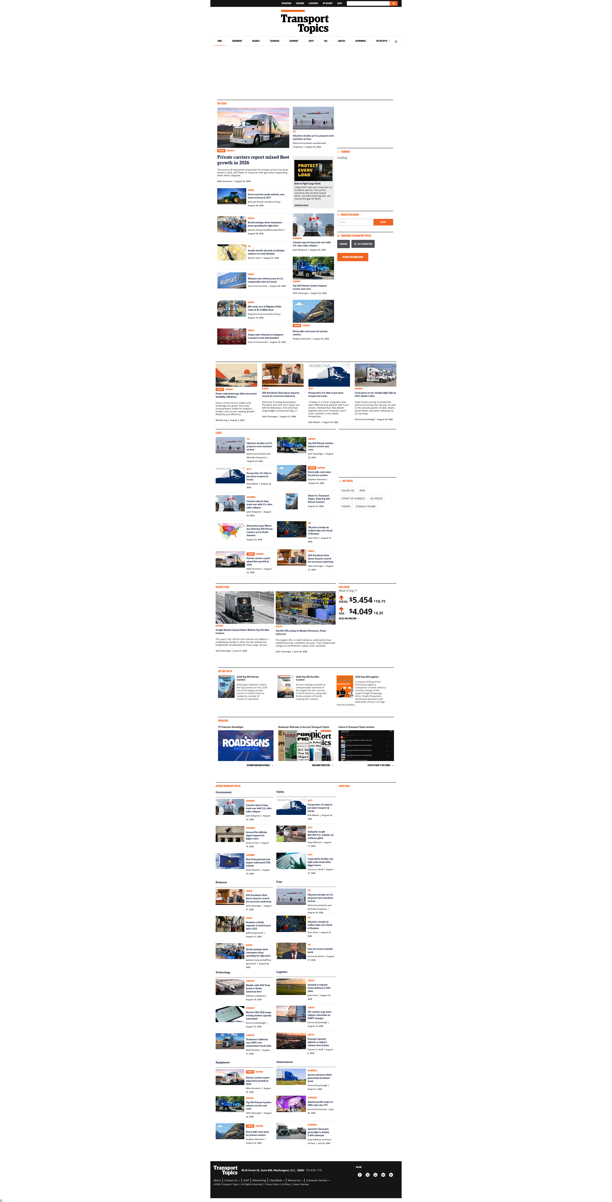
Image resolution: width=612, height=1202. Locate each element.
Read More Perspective (321, 765)
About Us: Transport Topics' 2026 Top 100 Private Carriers (319, 499)
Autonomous (360, 40)
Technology (274, 40)
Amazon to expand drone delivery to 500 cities (319, 988)
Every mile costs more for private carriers (310, 332)
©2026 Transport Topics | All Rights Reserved (238, 1184)
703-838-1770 (314, 1170)
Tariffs (346, 506)
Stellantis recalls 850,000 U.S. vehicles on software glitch (321, 835)
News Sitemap (301, 1184)
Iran (362, 490)
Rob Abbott (314, 422)
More (396, 41)
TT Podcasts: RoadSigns (230, 727)
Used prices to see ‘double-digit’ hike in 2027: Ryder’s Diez (375, 394)
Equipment (294, 40)
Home (220, 40)
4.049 (360, 611)
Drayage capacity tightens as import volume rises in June (318, 1042)
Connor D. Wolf (315, 869)
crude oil (347, 490)
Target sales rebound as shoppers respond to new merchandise (265, 336)
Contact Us (231, 1180)
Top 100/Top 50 (381, 40)
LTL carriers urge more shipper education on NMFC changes (320, 1015)
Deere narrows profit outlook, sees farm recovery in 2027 (266, 196)
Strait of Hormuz (353, 498)
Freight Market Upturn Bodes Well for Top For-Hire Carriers (242, 631)
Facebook (360, 1175)
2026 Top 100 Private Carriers (248, 678)
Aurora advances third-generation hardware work (320, 1078)
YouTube (375, 1175)
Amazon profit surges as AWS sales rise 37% (320, 1103)
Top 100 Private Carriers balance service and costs (310, 287)
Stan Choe (313, 537)
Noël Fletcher (253, 869)
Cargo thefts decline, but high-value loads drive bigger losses (320, 862)
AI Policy (286, 1184)
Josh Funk (313, 995)
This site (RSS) (391, 1175)
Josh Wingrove (300, 249)
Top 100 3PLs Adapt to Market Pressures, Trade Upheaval (301, 632)
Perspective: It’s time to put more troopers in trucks (325, 394)
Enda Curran (252, 842)
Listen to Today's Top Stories (379, 765)
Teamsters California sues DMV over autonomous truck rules (258, 1042)
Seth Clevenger (300, 293)
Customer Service (317, 1180)
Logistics (341, 40)
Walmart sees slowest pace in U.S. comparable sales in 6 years (266, 280)
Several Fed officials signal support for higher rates (256, 835)
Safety (311, 40)
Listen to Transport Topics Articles (357, 727)
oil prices (376, 498)
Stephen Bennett (302, 338)
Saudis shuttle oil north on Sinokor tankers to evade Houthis (266, 252)
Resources (294, 1180)
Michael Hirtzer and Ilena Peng (264, 201)
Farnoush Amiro (316, 956)
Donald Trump (366, 506)
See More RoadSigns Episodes (258, 765)
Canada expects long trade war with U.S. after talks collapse (312, 243)
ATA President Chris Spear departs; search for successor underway (280, 394)
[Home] (306, 22)
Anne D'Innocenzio (317, 1109)
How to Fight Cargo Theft (307, 183)
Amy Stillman (314, 842)
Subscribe (300, 3)
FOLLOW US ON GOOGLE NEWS (352, 257)
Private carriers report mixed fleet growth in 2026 (253, 159)
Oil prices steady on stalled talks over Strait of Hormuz (320, 530)
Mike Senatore (224, 181)
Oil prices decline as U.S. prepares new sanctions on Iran (313, 137)
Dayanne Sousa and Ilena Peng (264, 314)
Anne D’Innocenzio (257, 286)
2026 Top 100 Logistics (367, 676)
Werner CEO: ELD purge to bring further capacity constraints (258, 1015)
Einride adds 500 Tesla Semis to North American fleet (258, 988)
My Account (327, 3)
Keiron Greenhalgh (365, 419)
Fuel (326, 40)
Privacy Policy (272, 1184)
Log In (339, 3)
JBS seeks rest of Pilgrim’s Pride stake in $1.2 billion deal (264, 308)
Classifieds (313, 3)
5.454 (360, 600)
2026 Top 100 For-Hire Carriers (307, 678)
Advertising (286, 3)
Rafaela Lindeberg (255, 995)
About (217, 1180)
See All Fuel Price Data (347, 618)
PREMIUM (221, 150)
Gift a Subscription (365, 243)
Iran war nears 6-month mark (320, 950)
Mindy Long (221, 420)
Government (237, 40)
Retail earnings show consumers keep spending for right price (265, 224)
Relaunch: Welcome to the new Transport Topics (303, 727)
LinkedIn (383, 1175)
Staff (246, 1180)
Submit (383, 222)
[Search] (394, 3)
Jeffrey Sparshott (254, 932)
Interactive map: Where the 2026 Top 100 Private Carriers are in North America (260, 530)
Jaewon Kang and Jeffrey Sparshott (266, 229)
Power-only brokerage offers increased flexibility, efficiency (236, 395)
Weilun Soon (254, 257)
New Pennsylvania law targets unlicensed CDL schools (258, 862)
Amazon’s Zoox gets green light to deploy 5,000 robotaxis (318, 1132)
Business (256, 40)
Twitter (368, 1175)
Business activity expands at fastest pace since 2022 (258, 925)
